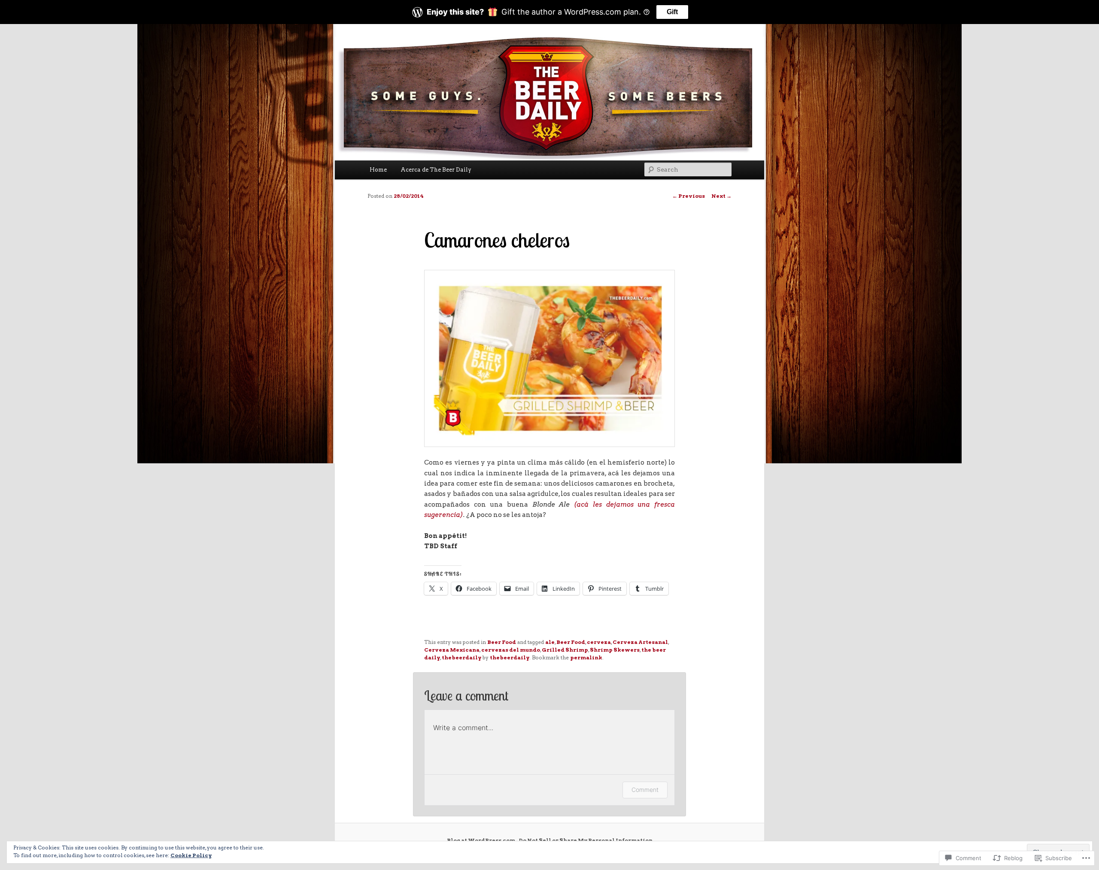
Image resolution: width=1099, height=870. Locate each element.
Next (721, 196)
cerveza (599, 642)
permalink (586, 657)
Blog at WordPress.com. (481, 840)
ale (550, 642)
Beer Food (501, 642)
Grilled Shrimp (565, 649)
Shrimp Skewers (615, 649)
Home (378, 169)
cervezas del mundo (510, 649)
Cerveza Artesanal (640, 642)
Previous (688, 196)
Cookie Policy (191, 855)
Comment (645, 789)
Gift (672, 11)
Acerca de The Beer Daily (436, 169)
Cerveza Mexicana (452, 649)
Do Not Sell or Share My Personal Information (586, 840)
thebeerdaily (461, 657)
